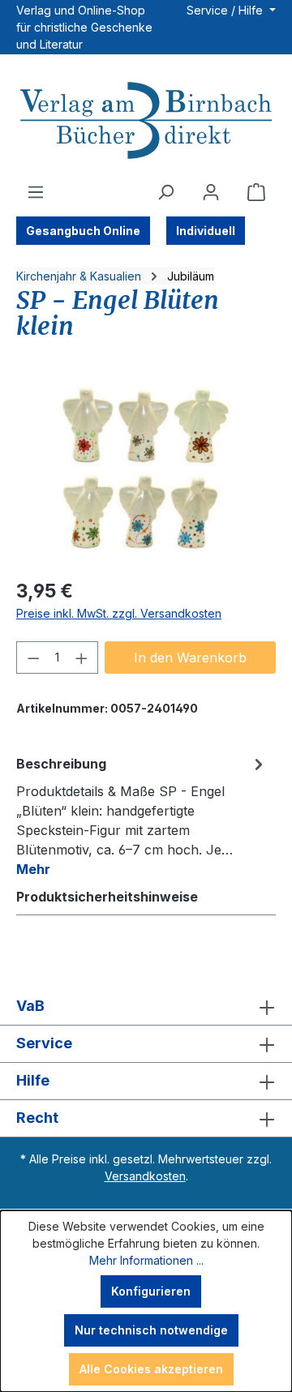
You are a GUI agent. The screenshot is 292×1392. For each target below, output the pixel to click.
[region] (146, 473)
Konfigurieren (151, 1291)
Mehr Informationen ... (146, 1260)
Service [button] (44, 1042)
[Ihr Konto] (210, 192)
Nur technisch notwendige (151, 1330)
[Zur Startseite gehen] (146, 122)
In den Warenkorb (190, 657)
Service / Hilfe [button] (226, 10)
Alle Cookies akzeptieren (151, 1369)
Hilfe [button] (32, 1080)
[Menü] (35, 192)
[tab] (142, 815)
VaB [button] (30, 1005)
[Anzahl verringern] (33, 657)
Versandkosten (145, 1176)
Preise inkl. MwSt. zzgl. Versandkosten (118, 613)
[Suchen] (165, 192)
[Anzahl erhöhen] (82, 657)
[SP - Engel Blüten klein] (145, 473)
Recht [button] (37, 1117)
